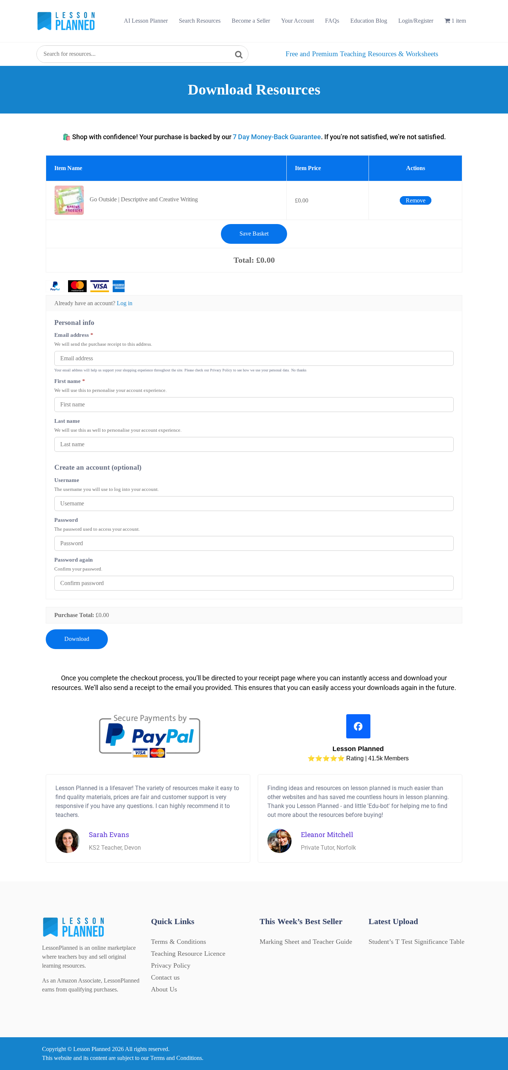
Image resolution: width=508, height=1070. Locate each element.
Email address (73, 335)
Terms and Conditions (176, 1058)
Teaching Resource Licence (188, 953)
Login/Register (415, 20)
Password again (73, 559)
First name (69, 381)
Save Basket (254, 233)
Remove (415, 200)
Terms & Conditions (178, 941)
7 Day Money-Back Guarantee (277, 137)
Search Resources (200, 20)
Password (66, 520)
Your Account (297, 20)
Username (66, 480)
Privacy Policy (170, 965)
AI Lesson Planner (146, 20)
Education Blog (368, 20)
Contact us (165, 977)
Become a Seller (251, 20)
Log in (124, 303)
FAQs (332, 20)
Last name (67, 421)
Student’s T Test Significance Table (416, 941)
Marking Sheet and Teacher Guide (306, 941)
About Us (164, 989)
